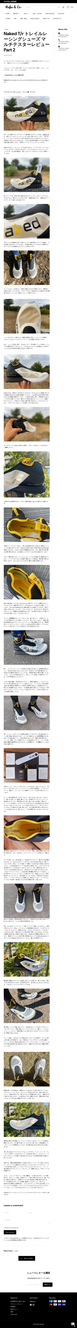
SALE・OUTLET (37, 13)
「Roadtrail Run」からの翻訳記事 (14, 75)
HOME (7, 13)
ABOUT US (46, 18)
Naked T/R (46, 134)
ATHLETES (61, 13)
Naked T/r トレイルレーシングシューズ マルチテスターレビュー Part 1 (25, 80)
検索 (12, 1312)
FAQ (15, 18)
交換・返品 (23, 18)
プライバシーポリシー (17, 1304)
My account (14, 1314)
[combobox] (43, 7)
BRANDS (16, 13)
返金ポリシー (14, 1309)
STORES (8, 18)
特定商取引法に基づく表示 (18, 1301)
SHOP (26, 13)
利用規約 (14, 1240)
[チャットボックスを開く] (72, 1324)
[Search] (58, 7)
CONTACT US (57, 18)
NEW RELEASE (50, 13)
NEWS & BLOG (35, 18)
